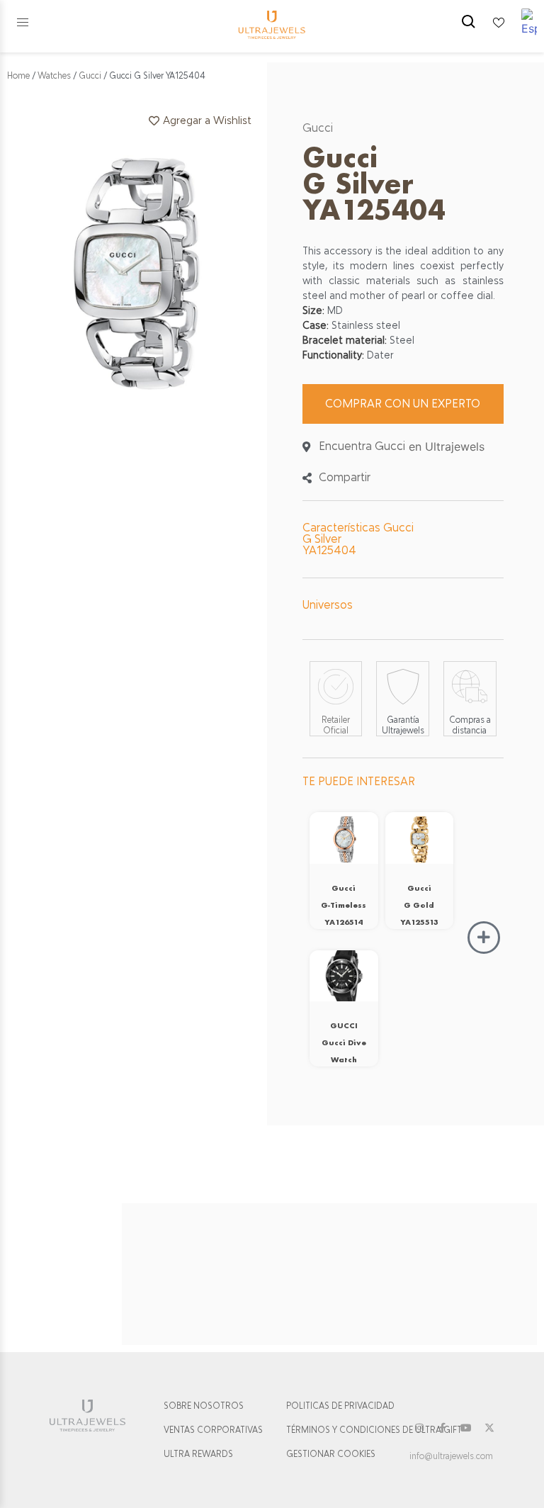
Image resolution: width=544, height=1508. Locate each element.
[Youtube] (466, 1428)
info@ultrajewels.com (451, 1456)
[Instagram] (419, 1428)
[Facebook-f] (443, 1428)
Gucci (90, 76)
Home (18, 76)
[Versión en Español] (529, 22)
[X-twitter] (489, 1428)
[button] (22, 23)
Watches (54, 76)
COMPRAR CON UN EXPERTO (402, 403)
